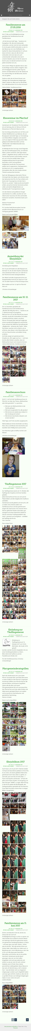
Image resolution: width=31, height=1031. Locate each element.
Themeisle (15, 1028)
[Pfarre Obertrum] (15, 6)
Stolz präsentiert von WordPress (11, 1026)
